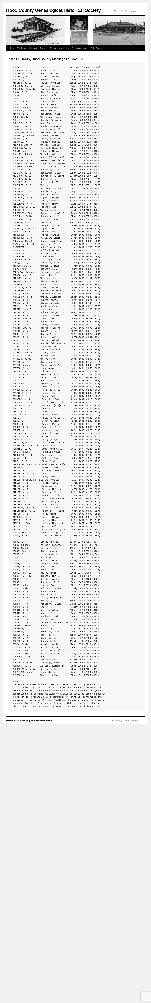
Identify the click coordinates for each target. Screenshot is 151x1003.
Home (11, 48)
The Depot (21, 48)
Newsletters (64, 48)
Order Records (97, 48)
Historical (33, 48)
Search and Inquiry (80, 48)
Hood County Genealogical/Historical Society (53, 10)
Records (43, 48)
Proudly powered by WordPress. (126, 720)
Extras (53, 48)
